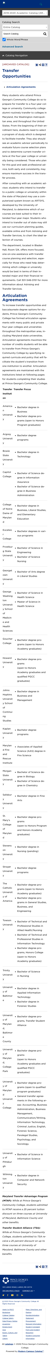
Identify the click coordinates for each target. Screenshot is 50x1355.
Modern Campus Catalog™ (31, 1351)
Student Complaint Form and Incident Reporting (33, 1330)
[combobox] (25, 13)
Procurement (31, 1321)
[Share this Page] (40, 64)
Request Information (33, 1324)
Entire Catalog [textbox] (11, 27)
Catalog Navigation (16, 55)
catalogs (9, 1344)
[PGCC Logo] (13, 4)
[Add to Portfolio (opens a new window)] (36, 64)
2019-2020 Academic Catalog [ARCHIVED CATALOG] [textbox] (25, 13)
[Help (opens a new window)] (46, 64)
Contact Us (27, 1291)
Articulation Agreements (21, 87)
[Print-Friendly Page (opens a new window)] (43, 64)
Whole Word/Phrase (17, 39)
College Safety (8, 1318)
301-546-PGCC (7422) (11, 1291)
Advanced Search (12, 46)
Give (4, 1330)
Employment (7, 1327)
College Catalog (8, 1315)
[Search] (45, 34)
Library (5, 1338)
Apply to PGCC (8, 1309)
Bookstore (6, 1312)
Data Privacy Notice (9, 1321)
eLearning (6, 1324)
